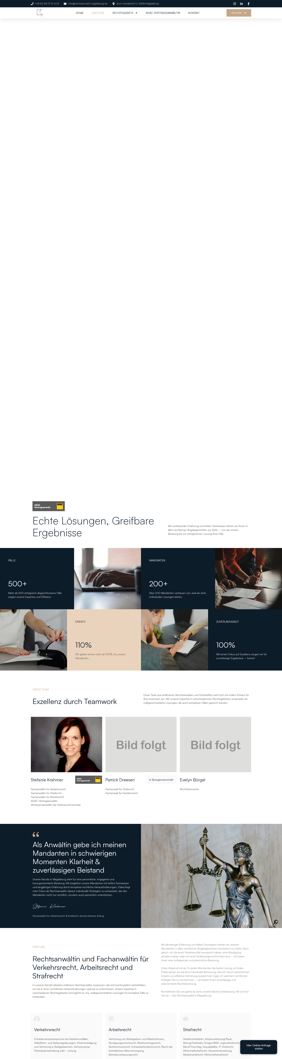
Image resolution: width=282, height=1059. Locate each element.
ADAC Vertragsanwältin (163, 13)
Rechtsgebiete (122, 13)
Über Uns (98, 13)
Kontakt (194, 13)
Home (80, 13)
